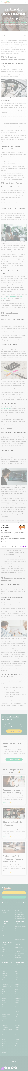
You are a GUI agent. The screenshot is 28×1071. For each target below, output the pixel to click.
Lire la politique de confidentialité (7, 541)
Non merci (4, 546)
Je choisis (14, 546)
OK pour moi (23, 546)
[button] (2, 1068)
